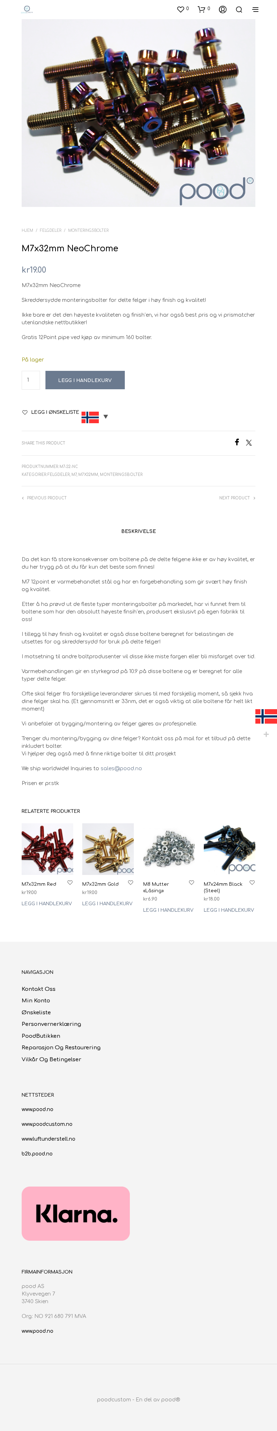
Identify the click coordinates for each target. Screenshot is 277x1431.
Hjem (27, 231)
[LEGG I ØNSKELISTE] (70, 882)
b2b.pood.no (37, 1154)
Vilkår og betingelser (51, 1060)
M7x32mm (88, 475)
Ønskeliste (36, 1013)
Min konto (36, 1001)
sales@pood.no (121, 768)
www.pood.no (37, 1109)
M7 (73, 475)
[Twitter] (250, 444)
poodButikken (41, 1036)
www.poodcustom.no (47, 1124)
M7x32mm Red (39, 884)
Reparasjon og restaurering (61, 1048)
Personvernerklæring (51, 1024)
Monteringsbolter (88, 231)
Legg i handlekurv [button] (47, 903)
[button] (182, 9)
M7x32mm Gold (100, 884)
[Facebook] (239, 444)
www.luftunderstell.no (48, 1139)
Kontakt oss (39, 989)
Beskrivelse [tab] (138, 531)
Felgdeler (50, 231)
